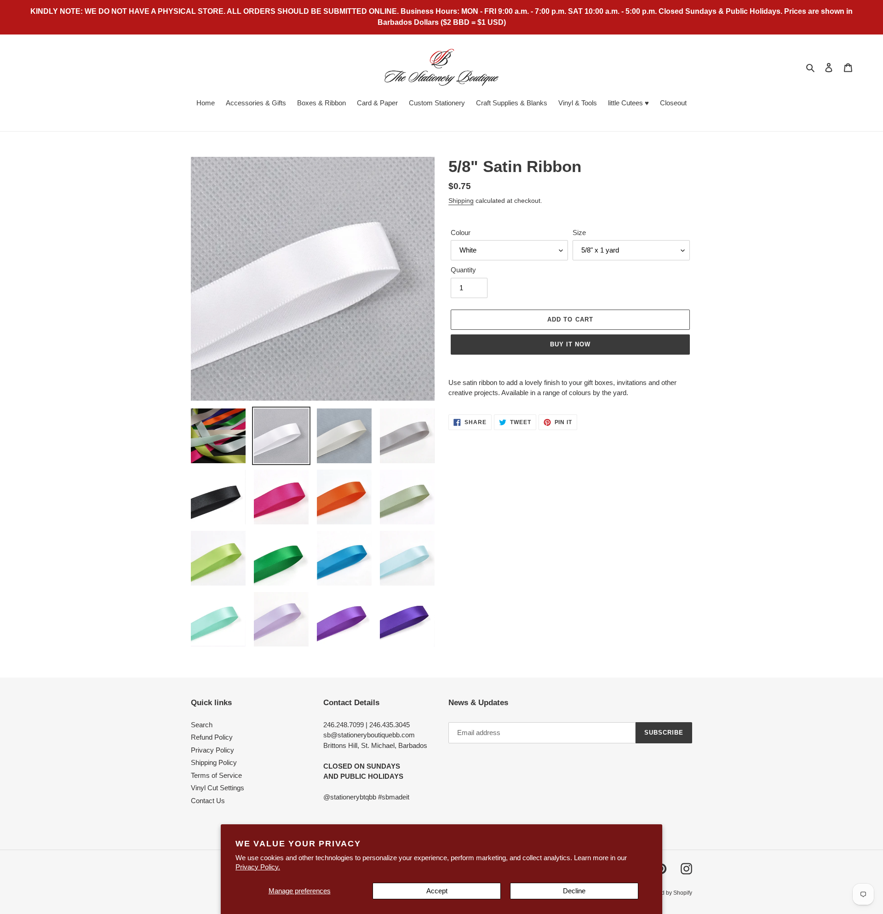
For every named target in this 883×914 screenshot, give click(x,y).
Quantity (463, 270)
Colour (460, 232)
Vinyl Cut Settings (217, 788)
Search (201, 725)
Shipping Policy (214, 762)
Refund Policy (212, 737)
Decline (574, 891)
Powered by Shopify (667, 893)
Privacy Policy (212, 750)
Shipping (461, 200)
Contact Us (208, 801)
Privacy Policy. (257, 867)
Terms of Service (216, 775)
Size (579, 232)
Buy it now (570, 344)
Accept (436, 891)
